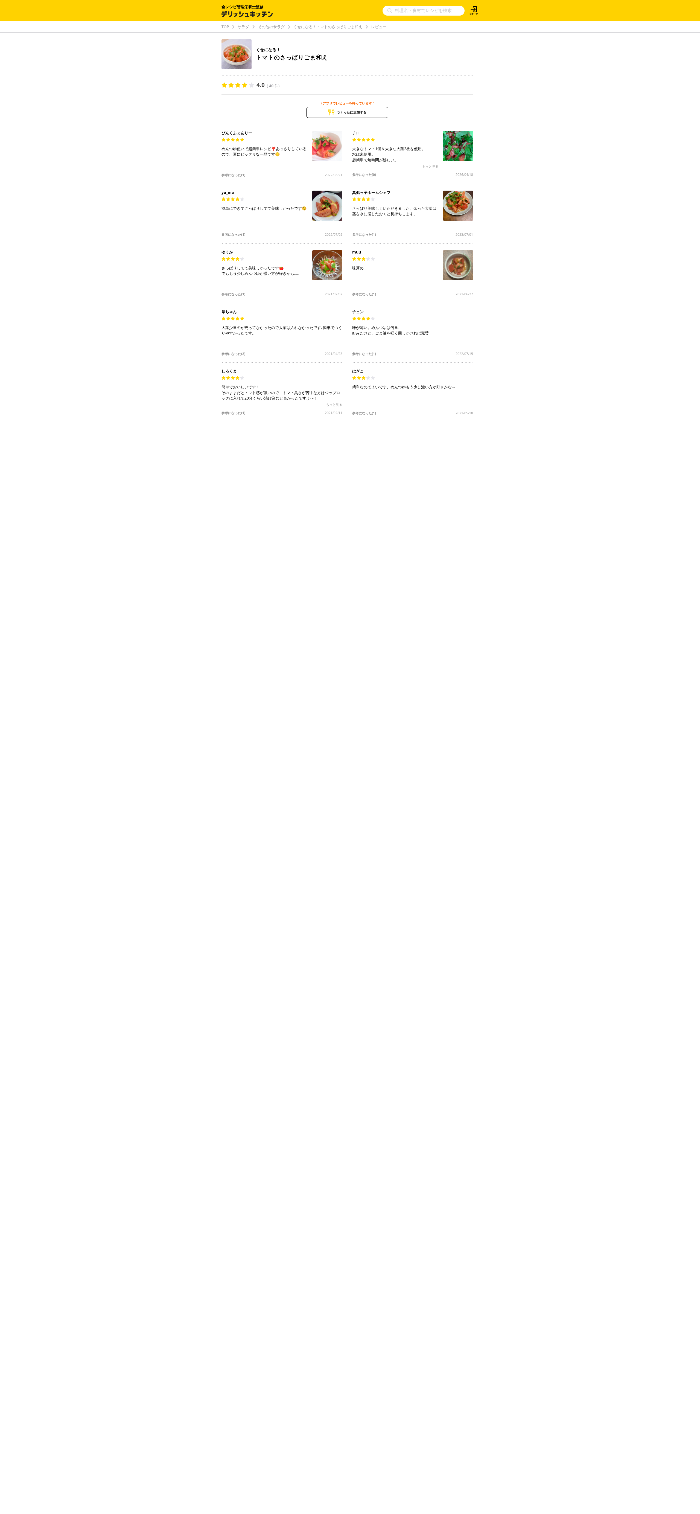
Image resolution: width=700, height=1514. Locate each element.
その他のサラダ (271, 26)
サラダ (243, 26)
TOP (225, 26)
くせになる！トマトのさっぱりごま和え (327, 26)
